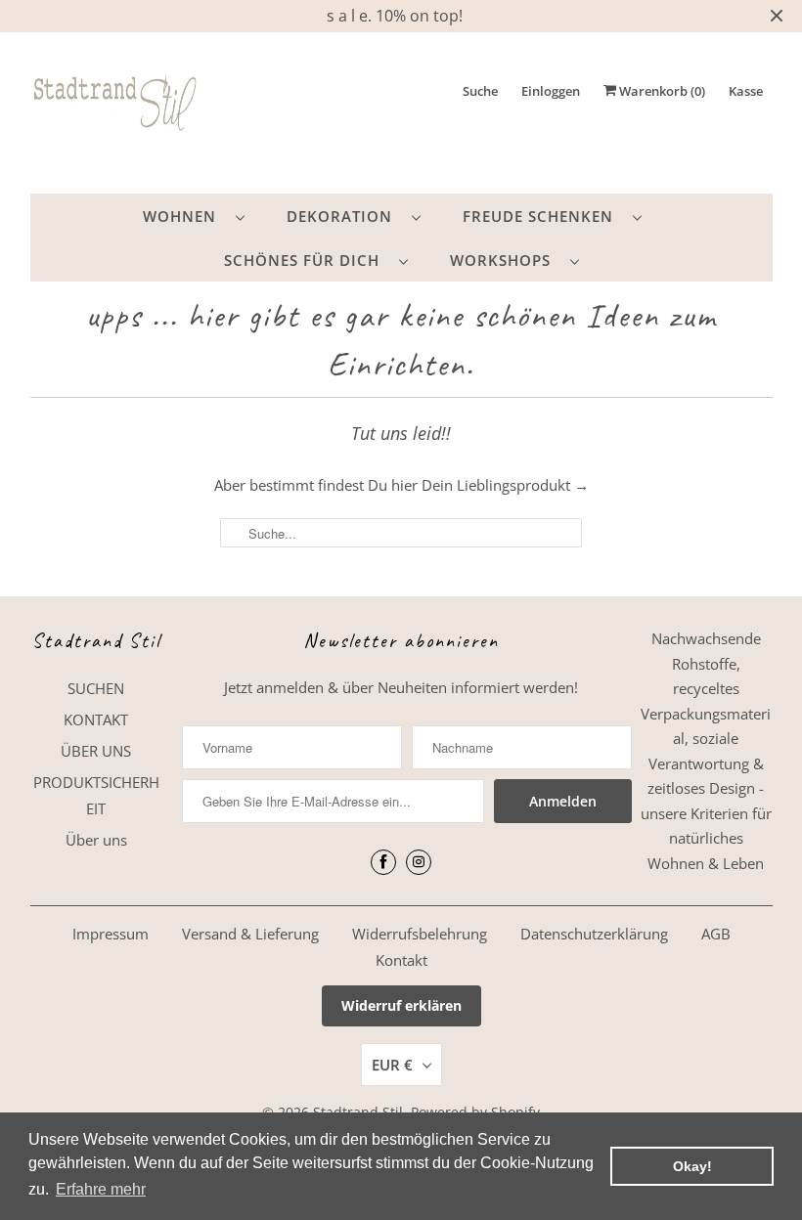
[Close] (619, 420)
